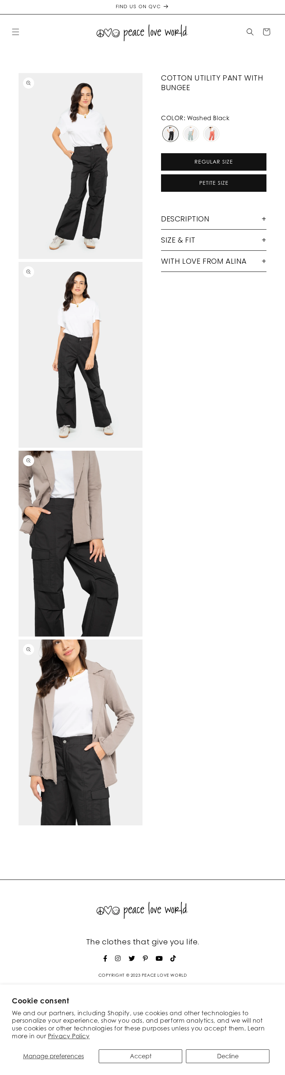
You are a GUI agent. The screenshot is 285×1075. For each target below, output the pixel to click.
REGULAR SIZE (213, 161)
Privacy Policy (68, 1036)
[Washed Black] (170, 134)
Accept (140, 1056)
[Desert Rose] (211, 134)
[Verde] (190, 134)
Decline (228, 1056)
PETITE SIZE (214, 183)
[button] (15, 32)
